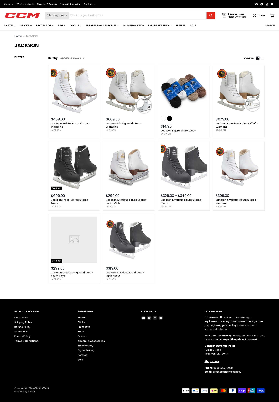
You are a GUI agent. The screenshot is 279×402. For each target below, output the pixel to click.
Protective (44, 25)
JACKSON (56, 130)
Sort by (52, 58)
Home (18, 36)
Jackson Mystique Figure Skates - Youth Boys (72, 274)
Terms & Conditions (26, 341)
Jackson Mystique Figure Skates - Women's (237, 201)
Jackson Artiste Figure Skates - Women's (71, 125)
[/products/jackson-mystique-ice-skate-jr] (129, 167)
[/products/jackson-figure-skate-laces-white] (184, 91)
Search (270, 25)
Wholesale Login (25, 4)
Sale (193, 25)
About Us (8, 4)
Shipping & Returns (47, 4)
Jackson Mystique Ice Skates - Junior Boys (125, 274)
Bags (61, 25)
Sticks (25, 25)
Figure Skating (158, 25)
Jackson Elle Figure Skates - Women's (123, 125)
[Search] (211, 15)
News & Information (70, 4)
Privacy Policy (22, 336)
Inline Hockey (132, 25)
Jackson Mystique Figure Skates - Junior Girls (127, 201)
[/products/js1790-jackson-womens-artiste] (74, 91)
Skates (9, 25)
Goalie (74, 25)
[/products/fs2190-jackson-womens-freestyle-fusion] (239, 91)
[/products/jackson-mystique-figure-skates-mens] (184, 167)
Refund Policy (22, 327)
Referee (180, 25)
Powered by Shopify (24, 391)
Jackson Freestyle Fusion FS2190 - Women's (237, 125)
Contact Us (89, 4)
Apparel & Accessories (101, 25)
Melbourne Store (237, 16)
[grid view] (258, 58)
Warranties (21, 331)
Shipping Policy (23, 322)
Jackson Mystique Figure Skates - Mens (182, 201)
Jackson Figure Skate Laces (178, 130)
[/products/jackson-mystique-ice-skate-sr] (239, 167)
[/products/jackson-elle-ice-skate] (129, 91)
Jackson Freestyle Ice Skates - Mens (70, 201)
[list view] (262, 58)
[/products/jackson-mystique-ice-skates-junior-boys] (129, 240)
